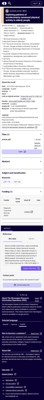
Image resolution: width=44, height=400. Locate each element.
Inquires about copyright (15, 390)
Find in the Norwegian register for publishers (18, 127)
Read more (37, 299)
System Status (7, 374)
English (22, 324)
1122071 (13, 104)
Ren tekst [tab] (12, 239)
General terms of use (37, 145)
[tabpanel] (22, 254)
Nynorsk (14, 324)
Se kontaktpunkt (23, 285)
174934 (27, 212)
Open (21, 152)
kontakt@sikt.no (12, 396)
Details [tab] (7, 228)
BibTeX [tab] (31, 239)
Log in (35, 3)
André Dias (21, 26)
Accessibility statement (14, 387)
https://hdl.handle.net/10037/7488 (22, 101)
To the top (23, 295)
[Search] (10, 3)
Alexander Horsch (24, 33)
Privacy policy (11, 384)
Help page (6, 370)
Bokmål (5, 324)
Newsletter (10, 380)
